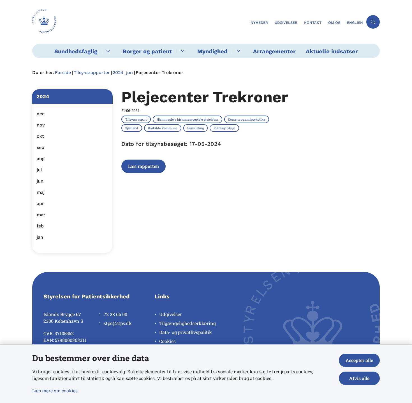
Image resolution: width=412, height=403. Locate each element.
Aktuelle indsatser (332, 51)
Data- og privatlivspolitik (185, 332)
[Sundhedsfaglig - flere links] (107, 51)
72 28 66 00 (115, 314)
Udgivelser (170, 314)
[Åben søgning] (373, 22)
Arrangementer (274, 51)
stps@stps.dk (118, 323)
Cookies (167, 341)
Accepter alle (359, 360)
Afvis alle (359, 378)
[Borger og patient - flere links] (181, 51)
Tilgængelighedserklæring (187, 323)
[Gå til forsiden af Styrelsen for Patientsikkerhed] (139, 22)
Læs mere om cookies (55, 390)
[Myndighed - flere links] (237, 51)
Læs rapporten (143, 166)
